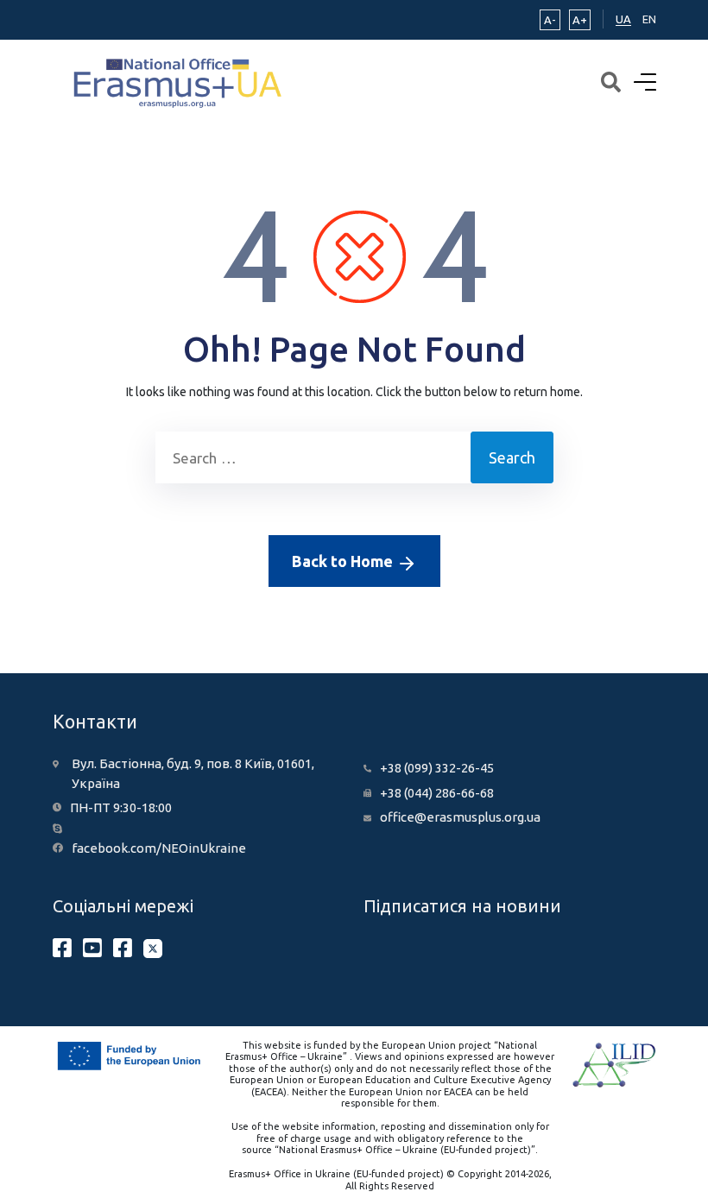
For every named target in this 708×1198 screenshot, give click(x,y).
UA (623, 19)
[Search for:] (313, 457)
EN (649, 19)
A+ (579, 20)
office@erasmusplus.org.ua (460, 817)
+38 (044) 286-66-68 (437, 792)
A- (550, 20)
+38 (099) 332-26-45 (437, 767)
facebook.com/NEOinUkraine (159, 848)
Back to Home (344, 561)
